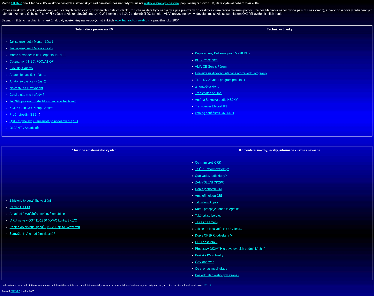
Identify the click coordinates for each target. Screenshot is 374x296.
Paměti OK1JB (20, 207)
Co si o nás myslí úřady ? (27, 94)
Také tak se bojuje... (208, 215)
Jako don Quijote (206, 202)
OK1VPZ (15, 291)
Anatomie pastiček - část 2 (28, 81)
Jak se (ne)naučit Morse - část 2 (31, 48)
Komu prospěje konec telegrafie (217, 209)
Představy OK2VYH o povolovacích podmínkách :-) (230, 248)
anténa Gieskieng (207, 86)
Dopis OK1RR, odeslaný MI (214, 235)
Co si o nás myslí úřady (211, 268)
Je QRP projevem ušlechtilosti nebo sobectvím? (43, 101)
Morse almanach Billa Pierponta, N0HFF (38, 55)
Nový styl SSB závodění (26, 88)
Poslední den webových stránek (217, 275)
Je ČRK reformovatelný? (212, 169)
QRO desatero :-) (206, 242)
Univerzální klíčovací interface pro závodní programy (231, 73)
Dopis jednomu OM (208, 189)
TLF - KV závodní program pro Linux (220, 80)
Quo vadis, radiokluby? (211, 175)
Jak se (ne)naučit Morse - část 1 (31, 41)
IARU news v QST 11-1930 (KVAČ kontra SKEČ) (43, 220)
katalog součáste (206, 113)
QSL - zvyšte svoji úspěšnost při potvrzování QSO (44, 121)
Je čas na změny (206, 222)
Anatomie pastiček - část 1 (28, 74)
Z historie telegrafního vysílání (30, 200)
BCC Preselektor (206, 60)
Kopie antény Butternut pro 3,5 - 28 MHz (222, 53)
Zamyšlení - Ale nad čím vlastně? (32, 233)
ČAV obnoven (204, 262)
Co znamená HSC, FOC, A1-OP (32, 61)
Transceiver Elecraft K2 (211, 106)
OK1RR (16, 3)
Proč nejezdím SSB (23, 114)
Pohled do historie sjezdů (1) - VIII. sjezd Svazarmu (45, 227)
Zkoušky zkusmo (21, 68)
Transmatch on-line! (208, 93)
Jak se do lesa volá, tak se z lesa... (219, 228)
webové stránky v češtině (161, 3)
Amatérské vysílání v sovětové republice (37, 213)
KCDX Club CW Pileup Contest (31, 108)
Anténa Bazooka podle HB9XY (216, 99)
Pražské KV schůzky (209, 255)
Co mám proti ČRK (208, 162)
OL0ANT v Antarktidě (24, 127)
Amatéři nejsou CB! (208, 195)
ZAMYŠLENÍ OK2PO (209, 182)
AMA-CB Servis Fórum (211, 66)
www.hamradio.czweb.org (132, 20)
